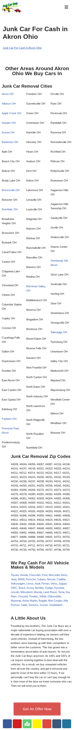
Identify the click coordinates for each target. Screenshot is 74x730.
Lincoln (15, 592)
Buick (22, 587)
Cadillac (61, 579)
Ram (14, 596)
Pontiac (33, 596)
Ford (44, 574)
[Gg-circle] (56, 723)
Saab (24, 604)
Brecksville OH (11, 190)
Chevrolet (34, 574)
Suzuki (44, 604)
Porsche (31, 579)
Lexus (30, 583)
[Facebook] (7, 723)
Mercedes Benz (57, 574)
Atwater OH (9, 122)
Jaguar (62, 583)
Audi (37, 583)
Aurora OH (8, 132)
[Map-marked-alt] (27, 723)
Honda (24, 574)
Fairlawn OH (9, 418)
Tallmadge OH (58, 332)
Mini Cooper (55, 600)
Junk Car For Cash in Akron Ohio (22, 47)
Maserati (16, 600)
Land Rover (50, 592)
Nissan (51, 579)
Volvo (54, 583)
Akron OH (8, 93)
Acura (30, 587)
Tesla (61, 592)
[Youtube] (17, 723)
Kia (68, 592)
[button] (66, 7)
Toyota (14, 574)
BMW (21, 579)
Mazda (38, 592)
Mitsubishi (26, 592)
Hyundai (59, 587)
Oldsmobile (54, 596)
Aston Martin (29, 600)
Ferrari (45, 583)
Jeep (14, 579)
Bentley (39, 587)
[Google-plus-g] (46, 723)
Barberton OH (10, 142)
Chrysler (23, 596)
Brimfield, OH (10, 209)
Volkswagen (18, 583)
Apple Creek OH (11, 113)
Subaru (41, 579)
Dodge (49, 587)
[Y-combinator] (37, 723)
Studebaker (56, 604)
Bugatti (43, 600)
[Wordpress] (66, 723)
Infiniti (43, 596)
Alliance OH (9, 103)
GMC (14, 587)
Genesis (33, 604)
